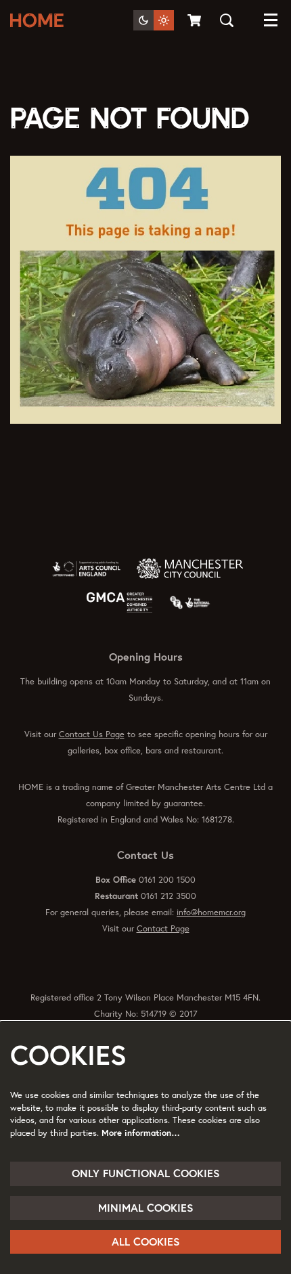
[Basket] (195, 20)
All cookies (146, 1241)
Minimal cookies (146, 1207)
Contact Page (163, 928)
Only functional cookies (146, 1173)
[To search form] (227, 20)
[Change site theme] (153, 20)
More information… (141, 1133)
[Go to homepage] (39, 20)
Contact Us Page (92, 734)
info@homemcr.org (211, 912)
